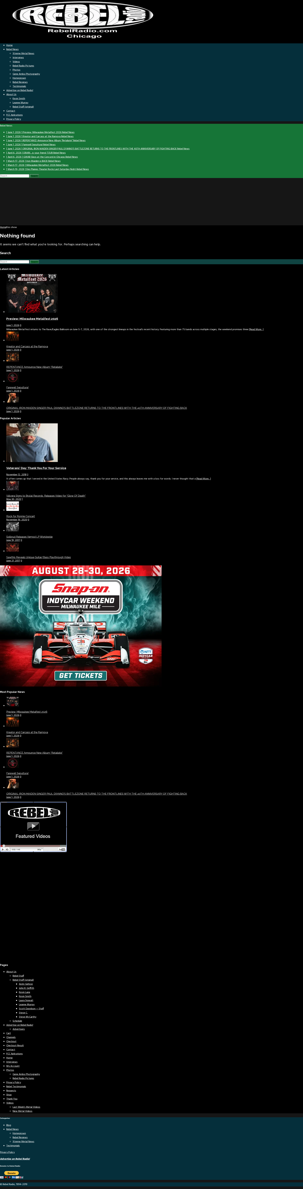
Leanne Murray (20, 103)
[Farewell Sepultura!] (12, 381)
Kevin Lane (24, 992)
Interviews (18, 58)
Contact (10, 111)
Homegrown (19, 78)
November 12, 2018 (16, 475)
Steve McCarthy (27, 1017)
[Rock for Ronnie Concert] (12, 510)
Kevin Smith (19, 99)
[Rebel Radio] (85, 39)
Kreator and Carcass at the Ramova (27, 346)
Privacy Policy (13, 119)
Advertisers (19, 1029)
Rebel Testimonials (16, 1087)
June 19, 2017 (13, 540)
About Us (11, 95)
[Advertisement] (151, 202)
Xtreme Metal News (23, 54)
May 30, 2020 (13, 499)
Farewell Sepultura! (17, 387)
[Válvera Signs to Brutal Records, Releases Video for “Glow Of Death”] (12, 490)
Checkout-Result (15, 1046)
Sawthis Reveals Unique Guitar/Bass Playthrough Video (38, 557)
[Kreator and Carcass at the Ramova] (12, 340)
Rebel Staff (18, 976)
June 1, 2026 (12, 325)
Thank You (11, 1099)
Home (9, 45)
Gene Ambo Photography (26, 74)
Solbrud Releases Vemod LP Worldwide (29, 536)
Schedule (17, 1021)
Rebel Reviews (20, 82)
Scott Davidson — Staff (31, 1009)
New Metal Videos (22, 1111)
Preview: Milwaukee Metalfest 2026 (32, 318)
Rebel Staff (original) (23, 107)
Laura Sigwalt (26, 1001)
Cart (8, 1033)
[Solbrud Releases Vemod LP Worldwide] (12, 531)
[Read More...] (256, 329)
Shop (9, 1095)
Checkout (11, 1042)
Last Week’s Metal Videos (26, 1107)
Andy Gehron (26, 984)
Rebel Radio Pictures (23, 66)
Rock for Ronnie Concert (20, 516)
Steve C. (23, 1013)
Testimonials (19, 86)
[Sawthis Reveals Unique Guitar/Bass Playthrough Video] (12, 551)
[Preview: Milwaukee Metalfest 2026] (32, 312)
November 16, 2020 (16, 520)
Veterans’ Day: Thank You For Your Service (36, 468)
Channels (11, 1037)
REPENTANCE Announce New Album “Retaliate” (34, 366)
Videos (16, 62)
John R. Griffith (26, 988)
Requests (11, 1091)
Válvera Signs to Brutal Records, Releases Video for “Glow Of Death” (46, 495)
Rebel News (12, 49)
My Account (13, 1066)
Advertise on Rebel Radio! (19, 90)
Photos (16, 70)
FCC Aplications (14, 115)
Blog (8, 1125)
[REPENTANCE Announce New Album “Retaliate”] (12, 361)
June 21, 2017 (13, 561)
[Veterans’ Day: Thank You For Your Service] (32, 461)
